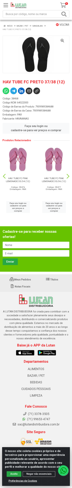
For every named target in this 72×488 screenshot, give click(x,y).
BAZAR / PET (36, 375)
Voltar (64, 24)
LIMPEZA (36, 395)
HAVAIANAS (22, 118)
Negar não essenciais (39, 473)
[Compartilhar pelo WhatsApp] (6, 91)
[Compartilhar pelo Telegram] (13, 91)
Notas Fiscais (22, 286)
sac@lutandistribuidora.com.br (38, 424)
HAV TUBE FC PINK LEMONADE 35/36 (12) (54, 180)
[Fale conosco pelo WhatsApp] (63, 470)
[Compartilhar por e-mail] (29, 91)
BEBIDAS (36, 382)
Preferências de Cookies (23, 480)
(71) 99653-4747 (38, 419)
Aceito (14, 473)
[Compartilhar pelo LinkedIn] (21, 91)
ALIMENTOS (36, 369)
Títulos (54, 279)
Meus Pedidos (22, 279)
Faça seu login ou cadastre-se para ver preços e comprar (36, 128)
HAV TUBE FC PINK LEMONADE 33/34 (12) (18, 180)
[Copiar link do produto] (36, 91)
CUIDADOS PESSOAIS (36, 389)
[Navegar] (4, 176)
